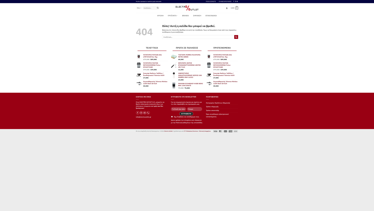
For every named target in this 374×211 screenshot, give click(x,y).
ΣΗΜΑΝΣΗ (197, 16)
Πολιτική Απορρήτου (205, 131)
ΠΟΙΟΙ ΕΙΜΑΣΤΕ (211, 1)
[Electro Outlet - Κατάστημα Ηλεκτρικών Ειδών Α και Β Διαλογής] (187, 8)
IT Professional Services (191, 131)
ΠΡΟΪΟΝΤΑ (172, 16)
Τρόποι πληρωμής (212, 107)
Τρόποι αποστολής (212, 110)
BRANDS (185, 16)
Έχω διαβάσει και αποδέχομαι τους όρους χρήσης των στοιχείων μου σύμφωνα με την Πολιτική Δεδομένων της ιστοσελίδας (186, 120)
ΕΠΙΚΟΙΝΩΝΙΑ (211, 16)
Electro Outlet (168, 131)
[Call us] (148, 112)
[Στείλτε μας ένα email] (237, 1)
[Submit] (157, 8)
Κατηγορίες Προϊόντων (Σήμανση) (218, 103)
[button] (227, 8)
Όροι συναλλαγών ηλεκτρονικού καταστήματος (217, 115)
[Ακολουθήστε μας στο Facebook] (233, 1)
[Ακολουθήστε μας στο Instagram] (235, 1)
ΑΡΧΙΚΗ (160, 16)
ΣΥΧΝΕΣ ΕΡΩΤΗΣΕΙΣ (225, 1)
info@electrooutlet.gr (143, 117)
